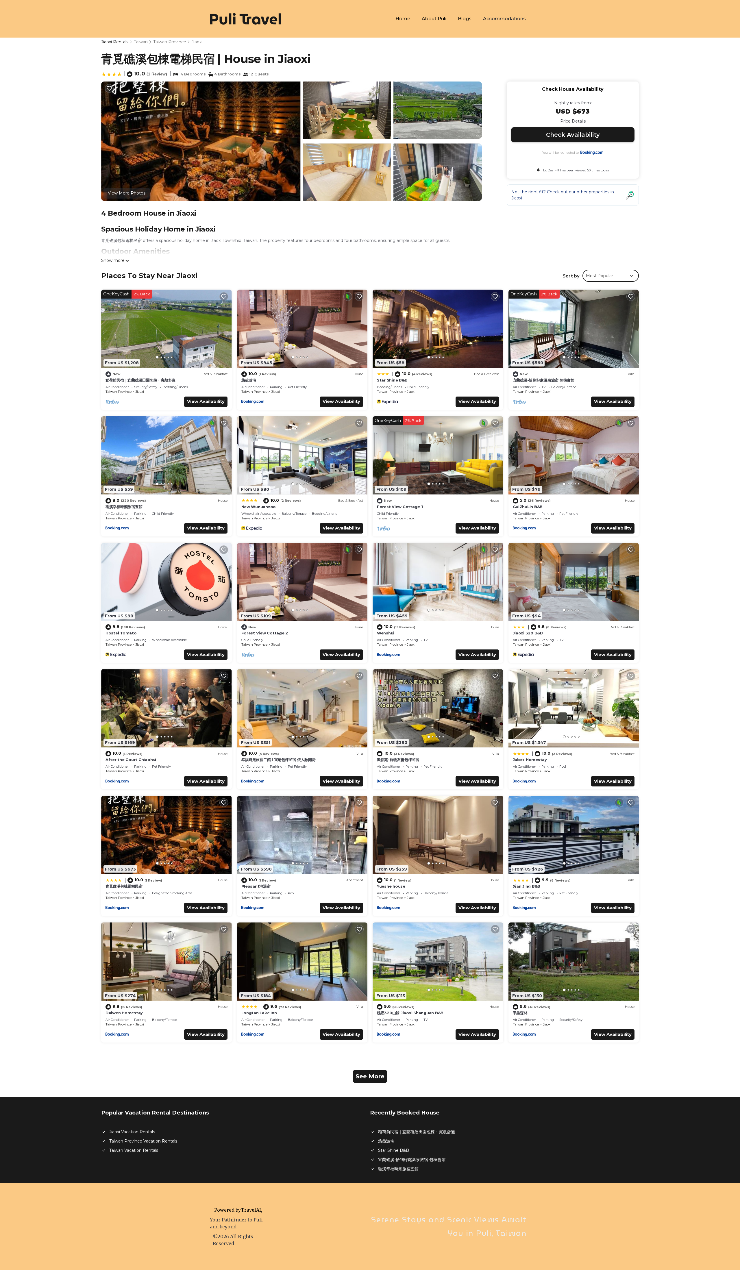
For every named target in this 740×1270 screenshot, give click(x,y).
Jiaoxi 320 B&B (528, 633)
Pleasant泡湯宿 (256, 886)
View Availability (206, 401)
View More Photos (126, 193)
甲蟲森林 (520, 1012)
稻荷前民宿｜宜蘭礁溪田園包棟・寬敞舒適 (140, 380)
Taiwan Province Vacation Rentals (143, 1141)
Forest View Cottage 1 (400, 506)
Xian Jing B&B (527, 886)
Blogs (464, 18)
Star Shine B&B (392, 380)
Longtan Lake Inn (259, 1012)
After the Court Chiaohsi (131, 759)
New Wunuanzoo (258, 506)
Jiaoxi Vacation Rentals (132, 1131)
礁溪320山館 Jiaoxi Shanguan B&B (410, 1012)
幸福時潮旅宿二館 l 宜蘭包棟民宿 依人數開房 (278, 759)
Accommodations (504, 18)
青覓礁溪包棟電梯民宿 (124, 886)
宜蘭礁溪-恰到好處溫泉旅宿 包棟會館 (543, 380)
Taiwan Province (169, 42)
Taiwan (141, 42)
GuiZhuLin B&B (528, 506)
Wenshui (385, 633)
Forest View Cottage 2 (264, 633)
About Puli (434, 18)
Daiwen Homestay (124, 1012)
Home (402, 18)
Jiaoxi (197, 42)
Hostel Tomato (121, 633)
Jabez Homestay (530, 759)
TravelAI (251, 1210)
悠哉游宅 (248, 380)
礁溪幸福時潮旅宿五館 (124, 506)
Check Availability (573, 134)
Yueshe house (391, 886)
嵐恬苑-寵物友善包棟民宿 (398, 759)
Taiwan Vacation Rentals (133, 1150)
